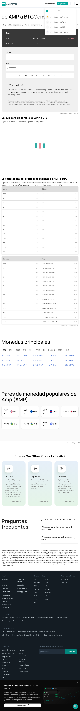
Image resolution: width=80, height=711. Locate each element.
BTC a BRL (37, 360)
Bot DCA (4, 585)
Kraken (47, 583)
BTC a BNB (38, 355)
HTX (35, 599)
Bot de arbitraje (7, 598)
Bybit (35, 603)
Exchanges (5, 607)
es (72, 4)
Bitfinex (36, 586)
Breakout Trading (19, 621)
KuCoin (36, 596)
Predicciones (23, 672)
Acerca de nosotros (8, 650)
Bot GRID (5, 579)
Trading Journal (21, 592)
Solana (47, 596)
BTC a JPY (21, 360)
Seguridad (22, 668)
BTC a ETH (6, 355)
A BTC (8, 63)
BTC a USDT (22, 355)
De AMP (9, 52)
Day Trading (6, 621)
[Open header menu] (77, 4)
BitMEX (47, 579)
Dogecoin (48, 593)
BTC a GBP (6, 360)
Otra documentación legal (53, 635)
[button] (75, 706)
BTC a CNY (22, 365)
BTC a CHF (53, 365)
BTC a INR (53, 360)
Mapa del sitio (24, 665)
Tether (47, 586)
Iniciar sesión (50, 4)
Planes (21, 650)
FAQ (3, 677)
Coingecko (73, 113)
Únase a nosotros (8, 653)
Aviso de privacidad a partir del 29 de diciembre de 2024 (21, 635)
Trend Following (28, 617)
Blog (3, 668)
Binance (36, 579)
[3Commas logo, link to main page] (9, 4)
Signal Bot (5, 588)
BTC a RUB (69, 365)
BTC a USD (53, 355)
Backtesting (20, 585)
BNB (46, 599)
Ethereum (48, 589)
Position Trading (62, 617)
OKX (35, 593)
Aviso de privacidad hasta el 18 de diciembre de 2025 (36, 632)
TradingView (6, 595)
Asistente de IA (21, 588)
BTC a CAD (6, 365)
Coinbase (37, 589)
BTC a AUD (69, 360)
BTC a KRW (38, 365)
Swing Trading (15, 617)
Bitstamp (37, 583)
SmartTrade (6, 592)
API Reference (66, 579)
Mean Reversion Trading (45, 617)
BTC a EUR (69, 355)
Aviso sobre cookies (8, 632)
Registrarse (62, 4)
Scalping (5, 617)
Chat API (64, 583)
